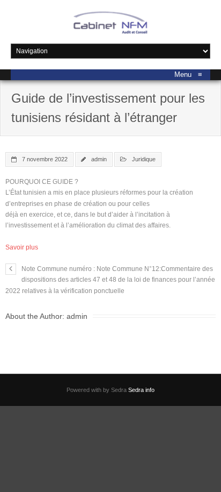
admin (99, 159)
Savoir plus (21, 247)
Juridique (144, 159)
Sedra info (141, 390)
